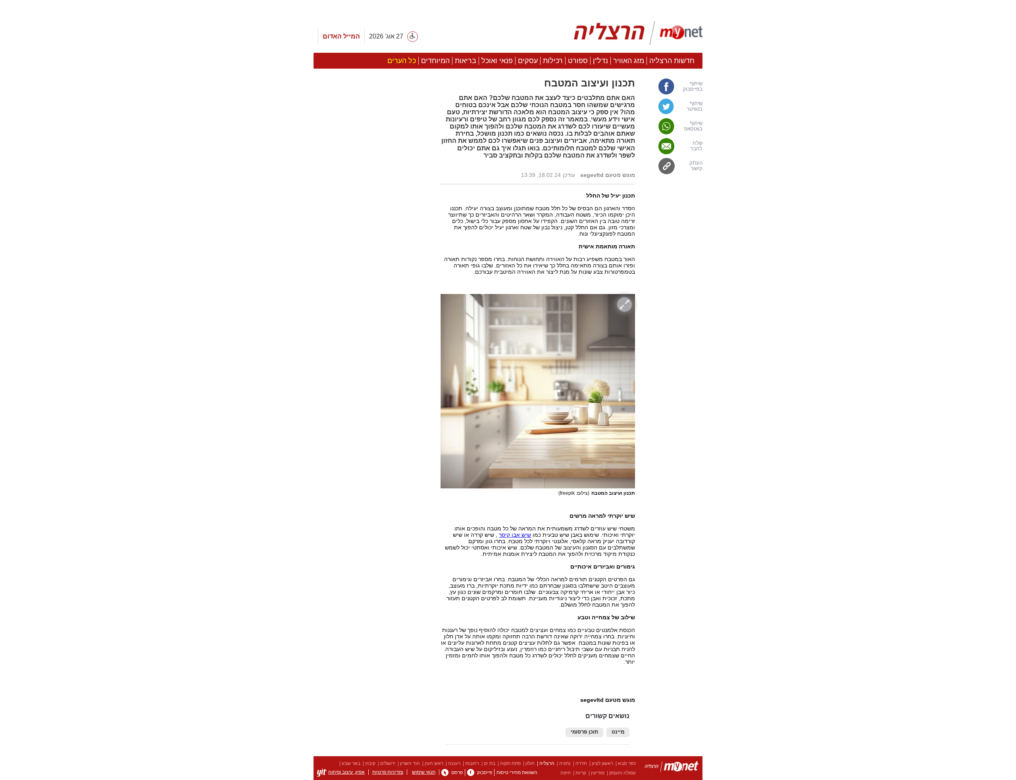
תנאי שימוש (423, 772)
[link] (672, 86)
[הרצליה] (671, 768)
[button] (373, 447)
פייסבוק (484, 772)
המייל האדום (341, 36)
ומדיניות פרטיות (387, 772)
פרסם (457, 772)
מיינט (618, 732)
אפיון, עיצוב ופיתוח (346, 772)
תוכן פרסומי (584, 732)
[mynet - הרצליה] (638, 33)
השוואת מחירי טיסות (516, 772)
